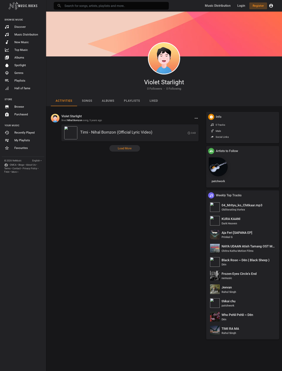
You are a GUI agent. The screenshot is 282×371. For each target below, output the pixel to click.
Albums (19, 57)
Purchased (21, 114)
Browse (19, 106)
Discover (20, 27)
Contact (16, 168)
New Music (21, 42)
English (36, 160)
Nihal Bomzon (74, 120)
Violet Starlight (164, 82)
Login (241, 5)
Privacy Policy (30, 168)
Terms (7, 168)
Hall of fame (22, 88)
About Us (31, 165)
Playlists (19, 80)
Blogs (21, 165)
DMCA (13, 165)
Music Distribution (26, 34)
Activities (64, 100)
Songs (87, 100)
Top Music (21, 50)
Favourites (21, 148)
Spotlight (20, 65)
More (14, 172)
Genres (18, 73)
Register (258, 5)
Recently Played (24, 132)
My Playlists (22, 140)
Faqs (6, 171)
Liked (154, 100)
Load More (125, 148)
